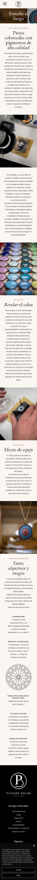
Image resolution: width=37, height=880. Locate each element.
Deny (18, 875)
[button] (34, 846)
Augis (18, 815)
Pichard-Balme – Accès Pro (18, 828)
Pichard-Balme (18, 825)
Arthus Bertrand (18, 811)
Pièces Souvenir (18, 832)
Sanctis (18, 821)
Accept (18, 870)
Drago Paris (18, 818)
